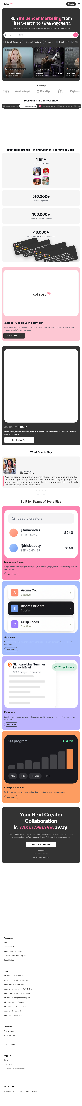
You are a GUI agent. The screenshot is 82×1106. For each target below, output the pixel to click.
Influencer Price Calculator (13, 976)
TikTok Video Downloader (13, 1015)
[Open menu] (79, 4)
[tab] (11, 106)
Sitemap (34, 1091)
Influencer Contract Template (14, 1002)
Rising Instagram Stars (14, 42)
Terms (27, 1091)
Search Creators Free (41, 837)
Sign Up (71, 4)
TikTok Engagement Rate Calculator (17, 993)
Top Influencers (9, 1035)
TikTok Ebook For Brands (13, 951)
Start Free (11, 567)
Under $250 (65, 42)
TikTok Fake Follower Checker (14, 984)
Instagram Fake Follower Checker (16, 980)
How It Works (9, 1064)
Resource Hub (9, 947)
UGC (76, 42)
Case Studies (9, 960)
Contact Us (8, 1060)
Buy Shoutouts (9, 1044)
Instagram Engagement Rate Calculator (18, 989)
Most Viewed (50, 42)
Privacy (19, 1091)
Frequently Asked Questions (14, 1069)
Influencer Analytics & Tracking (15, 1006)
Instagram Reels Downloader (14, 1011)
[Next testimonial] (44, 484)
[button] (10, 35)
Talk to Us (11, 642)
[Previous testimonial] (38, 484)
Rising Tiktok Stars (34, 42)
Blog (5, 942)
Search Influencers (10, 1040)
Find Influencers (9, 1031)
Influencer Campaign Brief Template (17, 998)
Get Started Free (14, 328)
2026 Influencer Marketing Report (16, 956)
